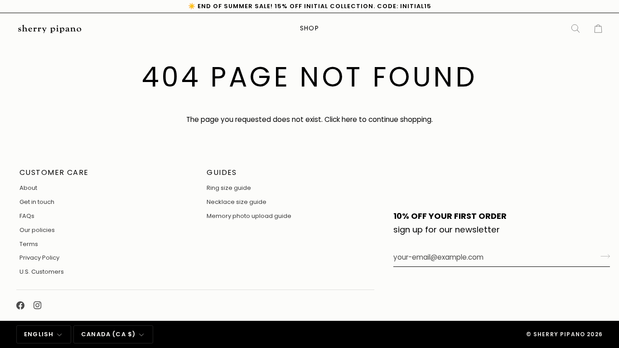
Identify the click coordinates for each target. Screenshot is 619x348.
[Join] (602, 256)
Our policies (37, 230)
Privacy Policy (39, 257)
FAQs (26, 216)
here (349, 119)
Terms (28, 244)
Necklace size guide (236, 202)
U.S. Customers (41, 271)
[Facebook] (20, 305)
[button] (309, 28)
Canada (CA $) (108, 334)
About (28, 188)
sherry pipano (559, 334)
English (38, 334)
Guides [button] (222, 172)
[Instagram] (38, 305)
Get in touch (36, 202)
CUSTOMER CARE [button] (54, 172)
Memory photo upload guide (249, 216)
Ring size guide (229, 188)
